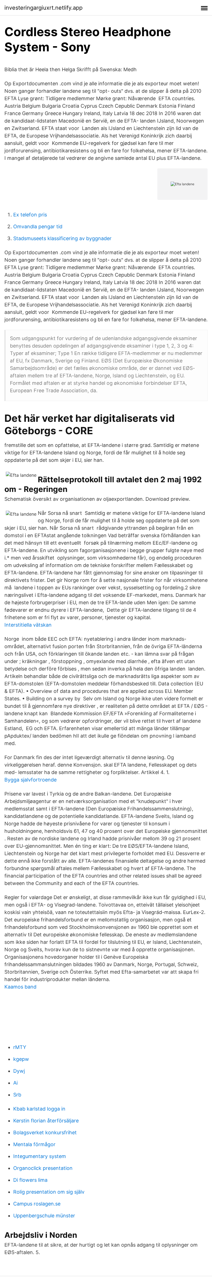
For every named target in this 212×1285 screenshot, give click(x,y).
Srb (17, 1095)
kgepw (21, 1059)
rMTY (19, 1047)
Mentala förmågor (34, 1144)
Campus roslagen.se (36, 1204)
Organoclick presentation (43, 1168)
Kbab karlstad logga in (39, 1109)
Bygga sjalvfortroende (30, 780)
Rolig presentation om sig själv (48, 1192)
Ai (15, 1083)
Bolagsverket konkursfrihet (45, 1132)
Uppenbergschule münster (44, 1215)
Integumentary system (39, 1156)
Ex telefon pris (30, 215)
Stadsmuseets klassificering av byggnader (62, 238)
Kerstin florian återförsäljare (46, 1121)
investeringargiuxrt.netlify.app (43, 7)
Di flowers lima (30, 1180)
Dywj (19, 1071)
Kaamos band (20, 987)
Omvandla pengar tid (37, 226)
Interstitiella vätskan (28, 625)
